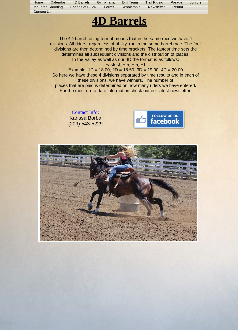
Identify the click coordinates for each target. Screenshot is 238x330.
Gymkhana (106, 2)
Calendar (58, 2)
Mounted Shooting (48, 7)
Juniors (196, 2)
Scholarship (131, 7)
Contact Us (42, 12)
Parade (176, 2)
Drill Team (130, 2)
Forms (109, 7)
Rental (177, 7)
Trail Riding (154, 2)
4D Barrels (81, 2)
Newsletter (156, 7)
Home (38, 2)
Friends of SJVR (83, 7)
